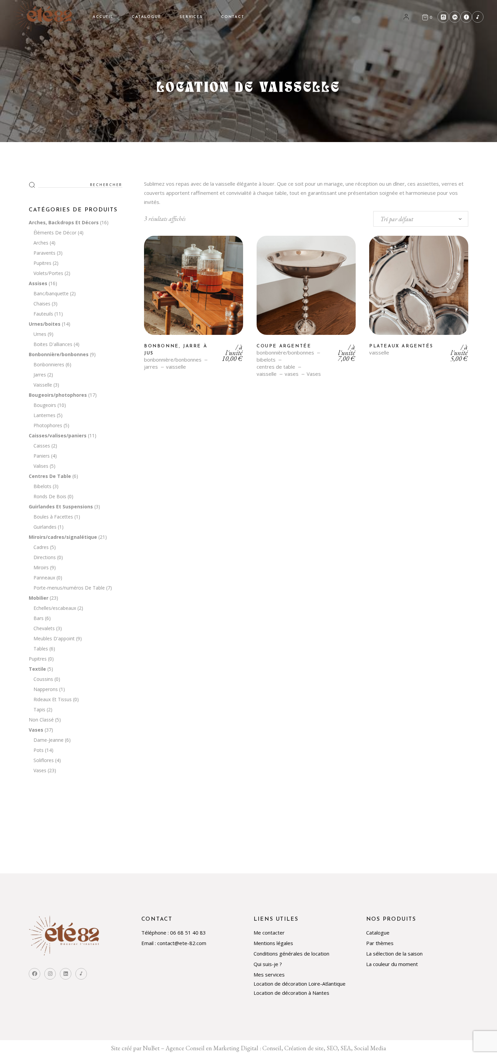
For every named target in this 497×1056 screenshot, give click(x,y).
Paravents (44, 253)
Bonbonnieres (48, 364)
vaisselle (176, 366)
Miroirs (41, 567)
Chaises (41, 303)
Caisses (41, 445)
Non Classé (41, 719)
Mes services (269, 974)
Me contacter (269, 932)
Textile (37, 669)
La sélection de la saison (394, 953)
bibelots (266, 359)
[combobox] (420, 219)
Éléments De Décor (54, 232)
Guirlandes (44, 527)
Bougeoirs (44, 405)
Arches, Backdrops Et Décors (64, 222)
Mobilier (38, 598)
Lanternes (44, 415)
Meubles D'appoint (54, 638)
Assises (38, 283)
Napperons (45, 689)
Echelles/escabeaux (54, 608)
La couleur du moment (392, 964)
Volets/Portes (48, 273)
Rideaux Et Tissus (52, 699)
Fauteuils (43, 314)
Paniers (41, 456)
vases (292, 373)
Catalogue (377, 932)
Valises (40, 466)
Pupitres (42, 263)
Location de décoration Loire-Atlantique (300, 983)
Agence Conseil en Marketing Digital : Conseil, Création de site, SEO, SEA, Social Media (276, 1048)
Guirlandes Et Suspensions (61, 506)
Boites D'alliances (52, 344)
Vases (314, 373)
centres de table (276, 366)
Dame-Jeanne (48, 740)
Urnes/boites (45, 324)
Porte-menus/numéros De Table (69, 587)
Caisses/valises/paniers (58, 435)
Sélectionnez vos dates (193, 291)
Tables (40, 648)
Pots (38, 750)
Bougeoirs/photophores (58, 395)
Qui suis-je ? (268, 964)
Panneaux (44, 577)
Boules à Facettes (53, 516)
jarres (151, 366)
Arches (40, 242)
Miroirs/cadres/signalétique (63, 537)
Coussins (43, 679)
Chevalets (44, 628)
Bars (38, 618)
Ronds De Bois (49, 496)
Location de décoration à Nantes (291, 992)
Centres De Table (50, 476)
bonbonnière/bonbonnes (173, 359)
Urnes (39, 334)
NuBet (151, 1048)
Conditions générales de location (291, 953)
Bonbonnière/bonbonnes (59, 354)
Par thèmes (380, 943)
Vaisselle (42, 385)
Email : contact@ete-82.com (173, 943)
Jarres (39, 374)
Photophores (47, 425)
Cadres (41, 547)
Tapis (39, 709)
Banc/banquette (51, 293)
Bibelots (42, 486)
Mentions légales (273, 943)
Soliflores (43, 760)
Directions (44, 557)
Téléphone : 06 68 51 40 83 (173, 932)
